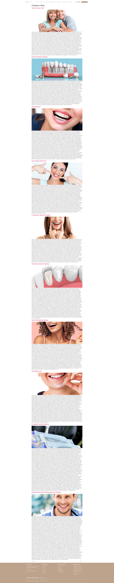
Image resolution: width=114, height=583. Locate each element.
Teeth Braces (36, 107)
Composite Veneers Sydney (41, 215)
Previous (33, 561)
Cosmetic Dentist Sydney (40, 424)
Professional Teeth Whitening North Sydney (46, 492)
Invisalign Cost (37, 371)
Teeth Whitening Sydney (40, 320)
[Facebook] (40, 578)
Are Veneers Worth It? (39, 161)
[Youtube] (45, 578)
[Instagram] (42, 578)
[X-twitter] (44, 578)
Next (81, 561)
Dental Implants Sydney (40, 57)
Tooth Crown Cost (38, 8)
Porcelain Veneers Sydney (40, 264)
